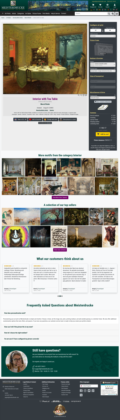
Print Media (46, 13)
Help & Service (55, 13)
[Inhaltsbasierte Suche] (113, 13)
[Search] (109, 13)
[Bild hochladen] (117, 13)
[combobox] (103, 36)
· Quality (44, 390)
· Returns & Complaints (28, 394)
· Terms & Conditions (28, 388)
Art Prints (8, 13)
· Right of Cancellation (28, 392)
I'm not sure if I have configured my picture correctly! (21, 339)
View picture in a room (69, 119)
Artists (14, 13)
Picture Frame (37, 13)
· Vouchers (44, 394)
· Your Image (45, 384)
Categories (20, 13)
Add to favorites (36, 119)
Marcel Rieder (28, 18)
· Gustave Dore (64, 394)
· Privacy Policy (26, 390)
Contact (63, 13)
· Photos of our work (46, 392)
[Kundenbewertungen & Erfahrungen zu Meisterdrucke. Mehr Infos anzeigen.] (109, 388)
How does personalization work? (15, 313)
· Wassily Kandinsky (65, 390)
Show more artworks (60, 250)
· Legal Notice (26, 386)
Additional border (94, 34)
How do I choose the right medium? (15, 333)
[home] (2, 13)
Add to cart (104, 134)
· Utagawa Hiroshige (66, 392)
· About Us (25, 397)
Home (2, 18)
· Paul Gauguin (64, 388)
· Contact (25, 384)
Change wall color (51, 119)
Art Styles (28, 13)
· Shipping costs (45, 388)
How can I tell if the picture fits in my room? (18, 327)
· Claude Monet (64, 386)
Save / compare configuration (103, 101)
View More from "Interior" (60, 197)
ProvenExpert (10, 289)
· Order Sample (45, 397)
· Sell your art (45, 386)
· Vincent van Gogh (65, 384)
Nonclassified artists (18, 18)
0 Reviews (48, 123)
